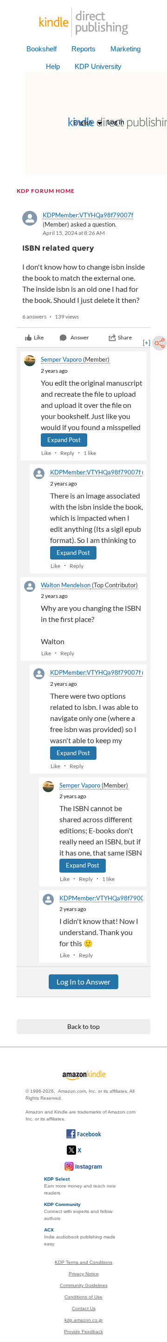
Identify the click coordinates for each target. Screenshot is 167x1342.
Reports (83, 49)
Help (53, 66)
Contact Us (84, 1308)
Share (125, 337)
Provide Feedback (83, 1331)
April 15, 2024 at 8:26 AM (74, 232)
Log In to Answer (83, 981)
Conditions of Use (83, 1296)
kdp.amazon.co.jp (83, 1320)
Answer (80, 337)
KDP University (98, 66)
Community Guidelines (84, 1285)
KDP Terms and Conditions (83, 1262)
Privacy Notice (84, 1273)
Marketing (125, 49)
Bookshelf (41, 49)
